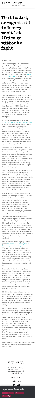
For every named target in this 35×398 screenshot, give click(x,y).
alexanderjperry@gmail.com (16, 371)
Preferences (19, 393)
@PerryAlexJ (18, 373)
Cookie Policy (6, 396)
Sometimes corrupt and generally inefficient (17, 122)
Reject (11, 393)
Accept (4, 393)
